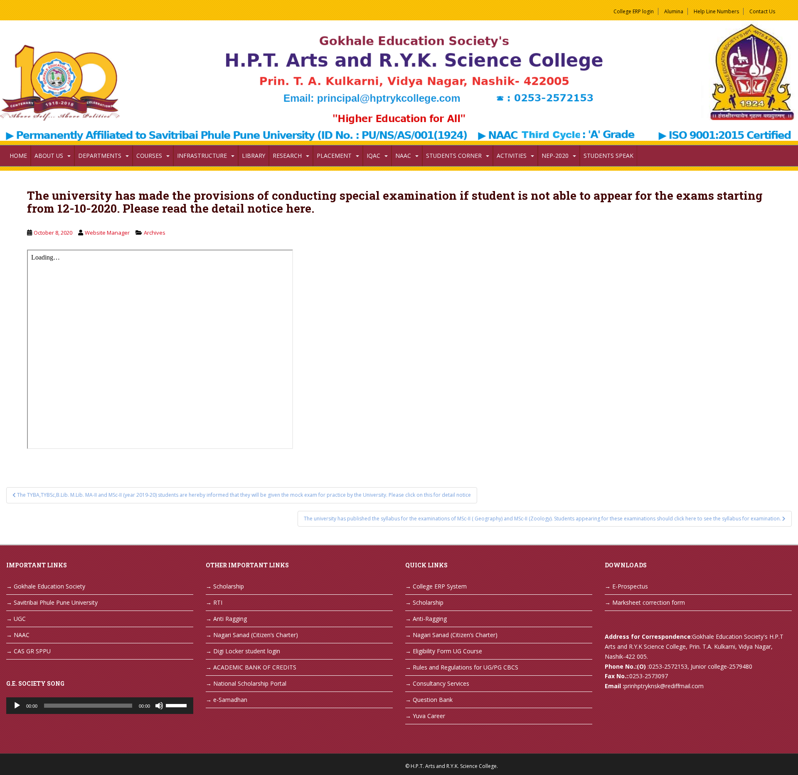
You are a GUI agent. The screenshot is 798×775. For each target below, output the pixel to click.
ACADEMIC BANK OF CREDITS (254, 667)
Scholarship (228, 586)
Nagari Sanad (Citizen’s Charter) (255, 635)
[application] (99, 705)
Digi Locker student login (246, 651)
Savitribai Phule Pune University (56, 602)
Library (253, 155)
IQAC (373, 155)
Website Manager (107, 232)
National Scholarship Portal (249, 683)
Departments (99, 155)
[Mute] (159, 705)
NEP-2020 (555, 155)
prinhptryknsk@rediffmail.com (664, 686)
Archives (154, 232)
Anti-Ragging (430, 619)
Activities (512, 155)
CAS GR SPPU (32, 651)
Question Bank (433, 700)
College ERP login (633, 11)
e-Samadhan (230, 700)
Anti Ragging (230, 619)
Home (18, 155)
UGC (20, 619)
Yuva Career (429, 716)
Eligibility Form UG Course (447, 651)
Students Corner (454, 155)
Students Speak (608, 155)
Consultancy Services (441, 683)
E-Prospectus (630, 586)
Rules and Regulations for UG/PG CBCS (465, 667)
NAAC (403, 155)
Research (287, 155)
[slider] (177, 704)
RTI (217, 602)
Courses (149, 155)
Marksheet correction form (648, 602)
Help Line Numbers (716, 11)
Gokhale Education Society (49, 586)
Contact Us (762, 11)
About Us (48, 155)
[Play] (17, 705)
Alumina (673, 11)
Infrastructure (202, 155)
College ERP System (440, 586)
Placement (334, 155)
